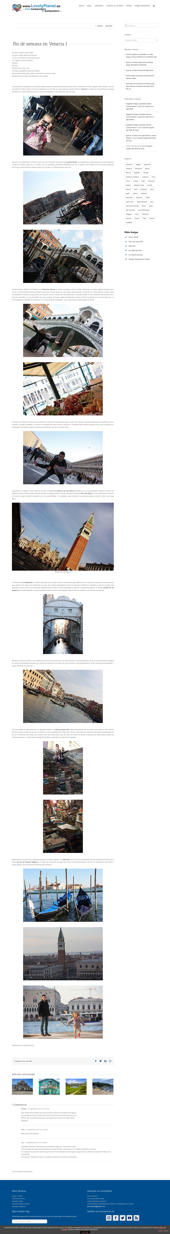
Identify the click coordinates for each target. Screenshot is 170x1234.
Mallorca (144, 193)
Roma (144, 206)
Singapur (129, 214)
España (128, 185)
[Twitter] (122, 1218)
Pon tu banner (92, 1196)
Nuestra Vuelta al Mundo (21, 1204)
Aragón (138, 164)
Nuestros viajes (17, 1201)
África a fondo (134, 237)
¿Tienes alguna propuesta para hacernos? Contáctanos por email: (110, 1204)
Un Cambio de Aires (136, 255)
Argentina (147, 164)
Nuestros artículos (18, 1198)
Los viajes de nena (135, 250)
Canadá (145, 173)
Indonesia (144, 189)
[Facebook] (115, 1218)
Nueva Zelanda (142, 202)
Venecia (151, 218)
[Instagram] (109, 1218)
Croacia (135, 181)
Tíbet (144, 218)
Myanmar (139, 197)
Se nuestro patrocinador (95, 1198)
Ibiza (135, 189)
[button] (154, 5)
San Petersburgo (143, 210)
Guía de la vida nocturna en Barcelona (139, 70)
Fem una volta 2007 (136, 241)
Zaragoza (129, 222)
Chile (153, 177)
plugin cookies (163, 1231)
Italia (152, 189)
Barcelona (138, 168)
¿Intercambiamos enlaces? (96, 1201)
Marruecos (129, 197)
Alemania (129, 164)
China (128, 181)
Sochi (137, 214)
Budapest (137, 173)
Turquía (136, 218)
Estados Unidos (139, 185)
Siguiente (108, 26)
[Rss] (136, 1218)
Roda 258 (132, 246)
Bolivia (128, 173)
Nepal (148, 197)
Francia (128, 189)
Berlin (147, 168)
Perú (151, 202)
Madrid (135, 193)
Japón (128, 193)
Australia (129, 168)
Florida (149, 185)
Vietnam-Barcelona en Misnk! (139, 259)
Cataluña (145, 177)
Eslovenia (151, 181)
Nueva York (129, 202)
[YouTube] (129, 1218)
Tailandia (145, 214)
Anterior (100, 26)
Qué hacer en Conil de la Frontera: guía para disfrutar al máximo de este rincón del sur (140, 86)
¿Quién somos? (17, 1196)
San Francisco (130, 210)
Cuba (143, 181)
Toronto (128, 218)
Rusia (150, 206)
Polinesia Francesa (132, 206)
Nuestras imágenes (19, 1206)
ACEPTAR (85, 1232)
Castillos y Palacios (132, 177)
